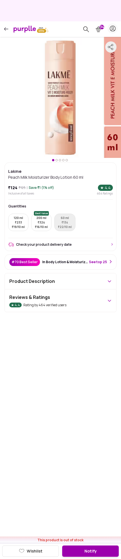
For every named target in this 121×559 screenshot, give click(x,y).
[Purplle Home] (25, 29)
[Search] (86, 29)
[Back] (6, 29)
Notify (90, 551)
